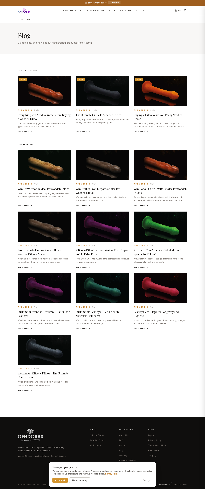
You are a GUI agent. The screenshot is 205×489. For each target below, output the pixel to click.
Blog (112, 10)
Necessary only (79, 480)
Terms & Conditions (157, 445)
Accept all (60, 480)
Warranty (123, 455)
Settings (146, 480)
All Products (95, 445)
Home (20, 19)
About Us (125, 10)
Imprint (151, 435)
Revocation (153, 450)
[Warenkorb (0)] (184, 10)
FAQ (121, 440)
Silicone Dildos (72, 10)
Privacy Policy (154, 440)
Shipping (152, 455)
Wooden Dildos (95, 10)
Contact (141, 10)
